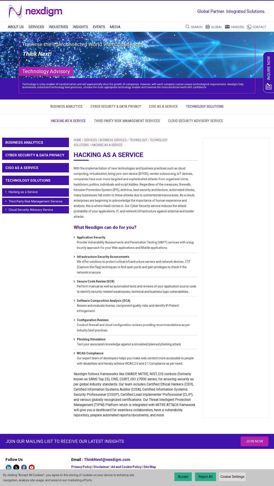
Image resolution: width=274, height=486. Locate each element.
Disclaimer (101, 467)
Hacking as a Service (68, 121)
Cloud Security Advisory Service (195, 121)
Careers (237, 27)
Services (36, 27)
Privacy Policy (81, 467)
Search (197, 27)
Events (99, 27)
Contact (259, 27)
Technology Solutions (204, 106)
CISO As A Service (163, 106)
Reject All (205, 477)
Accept (183, 477)
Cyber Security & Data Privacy (116, 106)
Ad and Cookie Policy (126, 467)
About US (16, 27)
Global (216, 27)
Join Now (254, 441)
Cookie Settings (232, 477)
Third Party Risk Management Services (127, 121)
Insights (80, 27)
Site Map (149, 467)
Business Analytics (66, 106)
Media (115, 27)
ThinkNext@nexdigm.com (107, 459)
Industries (58, 27)
